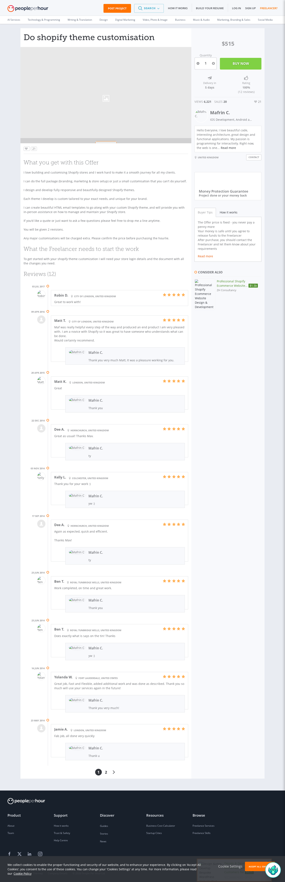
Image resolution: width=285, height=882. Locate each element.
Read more (228, 148)
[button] (149, 8)
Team (11, 833)
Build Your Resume (210, 8)
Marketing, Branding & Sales (233, 20)
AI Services (14, 20)
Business (180, 20)
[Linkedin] (30, 854)
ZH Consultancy (226, 290)
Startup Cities (154, 833)
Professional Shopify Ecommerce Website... (237, 283)
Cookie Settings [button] (230, 866)
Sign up (250, 8)
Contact (253, 157)
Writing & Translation (80, 20)
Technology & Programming (44, 20)
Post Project (117, 8)
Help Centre (61, 840)
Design (104, 20)
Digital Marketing (125, 20)
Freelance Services (203, 825)
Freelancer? (268, 8)
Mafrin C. (220, 112)
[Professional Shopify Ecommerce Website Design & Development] (204, 294)
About (11, 825)
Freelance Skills (202, 833)
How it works (178, 8)
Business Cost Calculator (160, 825)
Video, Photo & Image (155, 20)
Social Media (265, 20)
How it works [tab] (228, 212)
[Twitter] (20, 854)
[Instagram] (40, 854)
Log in (236, 8)
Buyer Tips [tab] (205, 212)
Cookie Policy (23, 874)
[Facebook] (10, 854)
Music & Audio (201, 20)
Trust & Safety (62, 833)
